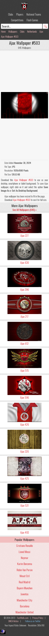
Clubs (10, 14)
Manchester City (24, 600)
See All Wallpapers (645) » (25, 210)
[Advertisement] (24, 71)
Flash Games (32, 20)
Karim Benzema (24, 564)
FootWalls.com (22, 618)
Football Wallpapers (24, 6)
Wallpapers (12, 31)
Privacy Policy (37, 618)
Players (19, 14)
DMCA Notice (13, 621)
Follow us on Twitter (33, 621)
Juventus (24, 594)
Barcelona (24, 606)
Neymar (24, 558)
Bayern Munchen (24, 588)
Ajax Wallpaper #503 (9, 36)
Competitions (17, 20)
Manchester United (24, 612)
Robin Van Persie (25, 570)
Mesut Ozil (25, 576)
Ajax (41, 31)
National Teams (33, 14)
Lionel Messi (24, 552)
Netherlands (32, 31)
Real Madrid (24, 582)
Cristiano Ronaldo (24, 546)
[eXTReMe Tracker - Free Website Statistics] (3, 633)
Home (3, 31)
